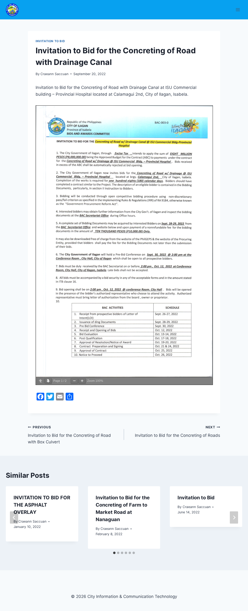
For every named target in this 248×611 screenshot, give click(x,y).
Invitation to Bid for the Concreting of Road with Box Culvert (69, 435)
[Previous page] (40, 381)
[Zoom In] (82, 381)
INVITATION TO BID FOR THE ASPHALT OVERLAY (42, 505)
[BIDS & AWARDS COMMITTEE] (14, 9)
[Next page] (48, 381)
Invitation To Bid (50, 41)
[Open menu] (237, 9)
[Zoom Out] (74, 381)
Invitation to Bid (196, 498)
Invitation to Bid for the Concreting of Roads (177, 431)
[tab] (114, 553)
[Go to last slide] (14, 517)
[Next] (234, 517)
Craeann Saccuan (54, 74)
